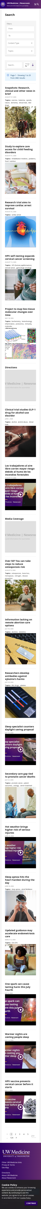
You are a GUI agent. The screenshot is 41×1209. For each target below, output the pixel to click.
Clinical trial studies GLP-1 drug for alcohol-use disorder (20, 412)
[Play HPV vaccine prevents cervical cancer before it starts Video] (20, 1107)
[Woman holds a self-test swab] (20, 284)
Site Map (5, 1167)
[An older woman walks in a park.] (20, 595)
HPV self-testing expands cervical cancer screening (20, 257)
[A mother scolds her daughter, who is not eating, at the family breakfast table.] (20, 178)
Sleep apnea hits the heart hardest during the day (20, 879)
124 (11, 1138)
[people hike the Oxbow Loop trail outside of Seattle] (20, 122)
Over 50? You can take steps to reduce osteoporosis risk (18, 563)
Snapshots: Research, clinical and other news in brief (20, 90)
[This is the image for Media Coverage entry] (20, 536)
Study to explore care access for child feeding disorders (19, 149)
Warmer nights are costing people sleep (17, 1035)
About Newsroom (9, 1178)
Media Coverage (14, 518)
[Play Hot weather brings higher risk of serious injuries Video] (20, 852)
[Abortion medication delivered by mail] (20, 648)
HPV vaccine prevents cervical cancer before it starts (19, 1084)
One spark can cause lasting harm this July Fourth (17, 986)
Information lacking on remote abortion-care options (18, 622)
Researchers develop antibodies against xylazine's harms (17, 675)
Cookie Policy (25, 1198)
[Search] (37, 4)
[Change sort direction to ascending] (32, 65)
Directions (11, 367)
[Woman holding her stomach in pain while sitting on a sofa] (20, 959)
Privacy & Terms (8, 1165)
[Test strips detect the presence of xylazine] (20, 702)
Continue (31, 1203)
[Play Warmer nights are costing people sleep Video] (20, 1057)
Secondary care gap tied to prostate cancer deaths (20, 775)
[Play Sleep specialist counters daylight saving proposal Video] (20, 749)
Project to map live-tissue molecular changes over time (20, 311)
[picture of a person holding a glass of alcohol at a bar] (20, 441)
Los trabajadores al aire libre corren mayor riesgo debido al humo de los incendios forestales (20, 470)
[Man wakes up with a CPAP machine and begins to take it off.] (20, 906)
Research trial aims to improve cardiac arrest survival (18, 205)
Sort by (27, 64)
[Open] (31, 43)
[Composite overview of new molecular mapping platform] (20, 343)
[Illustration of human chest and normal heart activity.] (20, 231)
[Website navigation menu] (2, 4)
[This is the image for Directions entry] (20, 385)
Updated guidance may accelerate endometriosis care (20, 933)
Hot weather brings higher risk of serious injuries (17, 829)
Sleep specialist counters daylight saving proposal (19, 728)
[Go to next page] (16, 1137)
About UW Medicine (9, 1175)
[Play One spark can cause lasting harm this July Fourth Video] (20, 1009)
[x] (35, 4)
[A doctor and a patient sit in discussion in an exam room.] (20, 802)
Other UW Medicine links (12, 1162)
